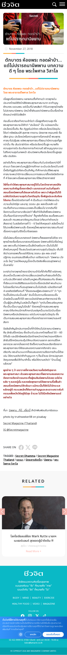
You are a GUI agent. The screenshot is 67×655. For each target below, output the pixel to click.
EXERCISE (49, 598)
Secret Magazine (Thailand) (20, 423)
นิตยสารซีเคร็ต (34, 460)
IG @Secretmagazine (15, 430)
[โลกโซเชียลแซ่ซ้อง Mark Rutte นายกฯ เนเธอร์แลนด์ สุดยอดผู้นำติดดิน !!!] (33, 526)
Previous (2, 511)
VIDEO (36, 604)
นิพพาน (48, 460)
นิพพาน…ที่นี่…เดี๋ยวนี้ (20, 410)
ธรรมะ (19, 460)
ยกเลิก (33, 634)
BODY (16, 598)
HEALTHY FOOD (20, 604)
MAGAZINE (49, 604)
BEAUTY (36, 598)
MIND (25, 598)
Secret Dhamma (25, 456)
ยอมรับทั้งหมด (53, 634)
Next (64, 511)
